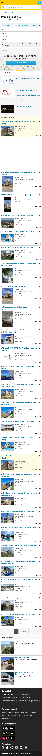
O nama (17, 694)
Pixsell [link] (26, 715)
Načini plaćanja (22, 701)
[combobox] (21, 7)
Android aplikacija (8, 733)
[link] (21, 128)
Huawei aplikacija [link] (8, 738)
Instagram (11, 747)
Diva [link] (31, 715)
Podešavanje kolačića (8, 701)
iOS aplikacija (8, 728)
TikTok (7, 747)
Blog (3, 704)
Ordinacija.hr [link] (6, 719)
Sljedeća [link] (23, 631)
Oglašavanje (26, 694)
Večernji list (24, 712)
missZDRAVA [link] (6, 715)
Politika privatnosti (25, 698)
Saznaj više (7, 46)
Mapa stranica (34, 701)
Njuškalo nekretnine (6, 20)
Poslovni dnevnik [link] (13, 712)
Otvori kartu (21, 63)
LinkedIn (21, 747)
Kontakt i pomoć (7, 694)
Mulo (3, 30)
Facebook (3, 747)
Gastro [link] (20, 715)
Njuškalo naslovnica (21, 2)
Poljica (4, 33)
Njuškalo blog (26, 747)
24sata (4, 712)
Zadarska (6, 12)
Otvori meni (2, 2)
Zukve (4, 40)
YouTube (16, 747)
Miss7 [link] (14, 715)
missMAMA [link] (33, 712)
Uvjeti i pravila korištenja (9, 698)
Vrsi (3, 36)
